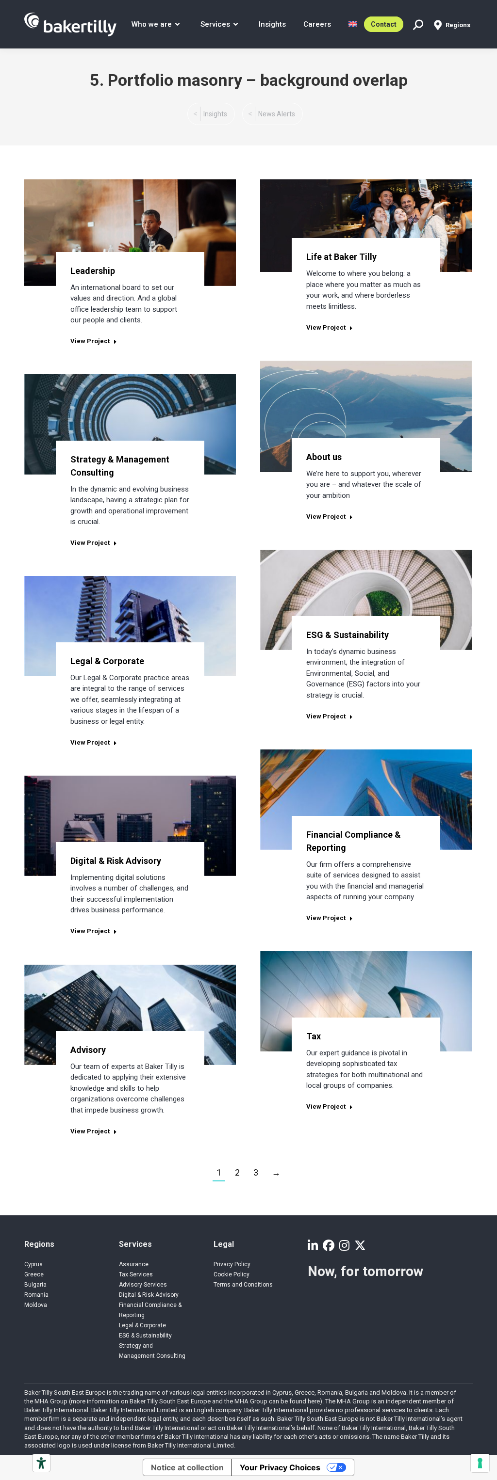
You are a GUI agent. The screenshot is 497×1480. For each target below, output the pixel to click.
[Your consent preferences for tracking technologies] (480, 1463)
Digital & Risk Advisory (115, 861)
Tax (313, 1036)
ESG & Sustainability (347, 635)
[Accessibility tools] (41, 1463)
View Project (90, 341)
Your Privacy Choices (280, 1467)
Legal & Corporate (107, 661)
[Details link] (130, 215)
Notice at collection (187, 1467)
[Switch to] (353, 24)
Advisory (88, 1050)
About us (324, 457)
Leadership (92, 271)
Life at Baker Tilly (341, 257)
